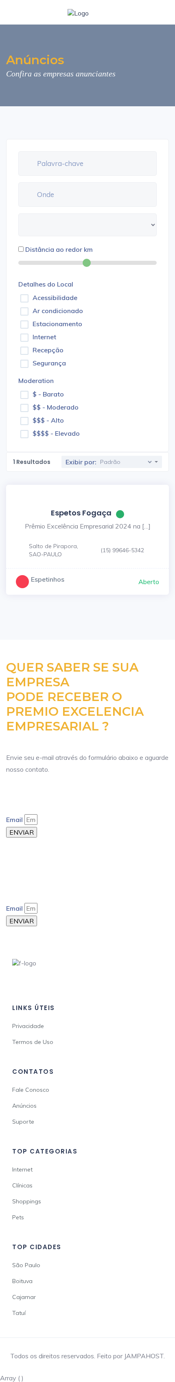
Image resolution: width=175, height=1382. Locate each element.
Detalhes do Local (45, 284)
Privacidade (28, 1026)
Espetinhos (47, 579)
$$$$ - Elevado (56, 433)
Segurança (49, 363)
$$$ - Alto (48, 420)
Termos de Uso (32, 1042)
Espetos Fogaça (81, 513)
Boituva (22, 1281)
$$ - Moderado (56, 407)
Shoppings (26, 1201)
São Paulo (26, 1265)
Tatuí (19, 1313)
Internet (44, 337)
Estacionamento (57, 324)
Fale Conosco (30, 1089)
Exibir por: (81, 462)
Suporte (23, 1121)
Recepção (48, 350)
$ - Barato (48, 394)
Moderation (36, 380)
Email (14, 819)
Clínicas (22, 1185)
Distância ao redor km (59, 249)
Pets (18, 1217)
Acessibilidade (55, 297)
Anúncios (24, 1105)
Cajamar (24, 1297)
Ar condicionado (58, 311)
